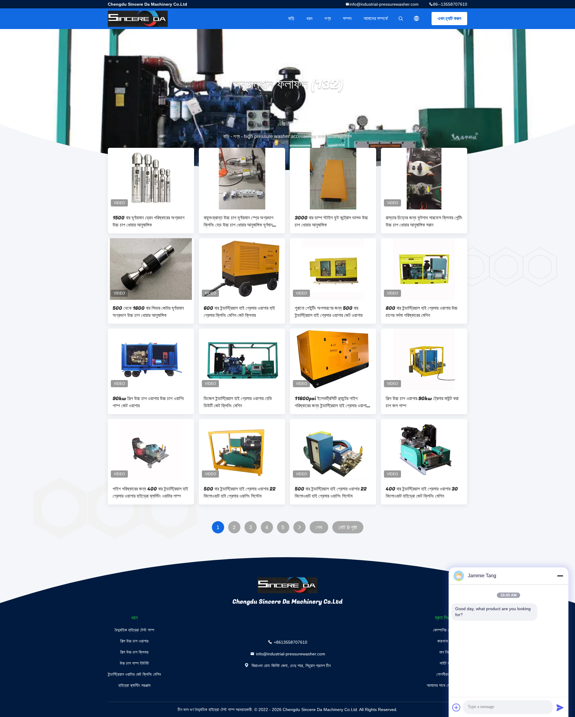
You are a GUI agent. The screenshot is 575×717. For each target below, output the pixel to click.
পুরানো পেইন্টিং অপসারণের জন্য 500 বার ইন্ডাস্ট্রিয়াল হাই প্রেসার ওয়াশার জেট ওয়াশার (328, 312)
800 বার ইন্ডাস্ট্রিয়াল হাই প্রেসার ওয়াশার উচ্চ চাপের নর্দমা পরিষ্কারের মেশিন (422, 312)
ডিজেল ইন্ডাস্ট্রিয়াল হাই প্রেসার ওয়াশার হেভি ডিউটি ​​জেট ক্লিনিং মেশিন (238, 402)
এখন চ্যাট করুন (449, 18)
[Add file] (456, 707)
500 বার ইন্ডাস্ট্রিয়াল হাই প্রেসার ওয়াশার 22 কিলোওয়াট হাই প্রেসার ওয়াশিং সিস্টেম (240, 492)
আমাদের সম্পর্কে (376, 18)
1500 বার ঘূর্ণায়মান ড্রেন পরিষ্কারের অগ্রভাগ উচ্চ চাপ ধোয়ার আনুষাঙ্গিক (148, 221)
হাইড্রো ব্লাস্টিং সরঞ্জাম (134, 685)
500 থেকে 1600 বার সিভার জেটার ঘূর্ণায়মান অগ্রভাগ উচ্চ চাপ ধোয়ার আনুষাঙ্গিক (148, 312)
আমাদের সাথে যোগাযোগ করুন (447, 685)
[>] (299, 527)
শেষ (319, 527)
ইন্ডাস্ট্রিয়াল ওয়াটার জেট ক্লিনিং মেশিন (134, 674)
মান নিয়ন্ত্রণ (447, 652)
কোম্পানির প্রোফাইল (447, 630)
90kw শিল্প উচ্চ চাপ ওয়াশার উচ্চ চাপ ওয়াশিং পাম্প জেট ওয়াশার (148, 402)
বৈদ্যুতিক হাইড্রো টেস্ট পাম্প (134, 630)
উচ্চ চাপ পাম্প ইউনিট (134, 663)
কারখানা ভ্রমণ (447, 641)
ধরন (309, 18)
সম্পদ (347, 18)
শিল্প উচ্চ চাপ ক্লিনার (134, 652)
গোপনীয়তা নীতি (447, 674)
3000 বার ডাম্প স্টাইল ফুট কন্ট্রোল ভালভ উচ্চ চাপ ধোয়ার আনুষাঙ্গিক (331, 221)
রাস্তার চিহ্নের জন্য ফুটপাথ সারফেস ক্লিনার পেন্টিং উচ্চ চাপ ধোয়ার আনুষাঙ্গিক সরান (424, 221)
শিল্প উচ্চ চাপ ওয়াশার (134, 641)
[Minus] (560, 575)
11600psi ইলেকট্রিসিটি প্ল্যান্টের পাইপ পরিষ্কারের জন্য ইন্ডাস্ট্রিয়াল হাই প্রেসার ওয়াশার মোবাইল (331, 402)
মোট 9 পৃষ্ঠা (347, 527)
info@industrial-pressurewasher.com (384, 4)
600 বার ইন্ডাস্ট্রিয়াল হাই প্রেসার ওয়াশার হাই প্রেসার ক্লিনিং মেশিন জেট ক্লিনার (239, 312)
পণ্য (327, 18)
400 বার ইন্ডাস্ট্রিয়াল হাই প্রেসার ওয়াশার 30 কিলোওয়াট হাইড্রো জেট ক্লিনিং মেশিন (422, 492)
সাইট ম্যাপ (447, 663)
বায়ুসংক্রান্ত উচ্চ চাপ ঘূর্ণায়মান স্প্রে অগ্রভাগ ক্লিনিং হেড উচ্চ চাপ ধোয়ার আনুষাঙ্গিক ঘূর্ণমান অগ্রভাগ (238, 221)
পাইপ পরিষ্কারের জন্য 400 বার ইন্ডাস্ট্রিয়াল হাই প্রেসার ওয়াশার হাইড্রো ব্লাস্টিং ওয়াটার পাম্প (150, 492)
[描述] (417, 18)
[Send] (560, 707)
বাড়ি (291, 18)
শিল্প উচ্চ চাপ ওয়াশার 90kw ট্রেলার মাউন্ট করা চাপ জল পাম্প (422, 402)
